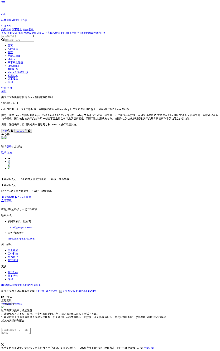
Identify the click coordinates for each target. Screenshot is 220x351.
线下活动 (17, 29)
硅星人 (40, 32)
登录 (31, 29)
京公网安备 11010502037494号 (79, 291)
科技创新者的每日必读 (14, 20)
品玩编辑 (13, 260)
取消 (3, 152)
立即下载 (6, 200)
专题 (25, 29)
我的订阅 (78, 32)
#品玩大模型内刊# (94, 32)
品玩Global (30, 32)
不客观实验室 (52, 32)
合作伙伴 (13, 257)
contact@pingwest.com (20, 227)
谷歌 (5, 131)
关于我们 (13, 250)
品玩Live (13, 272)
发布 (9, 152)
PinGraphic (67, 32)
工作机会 (13, 253)
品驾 (20, 32)
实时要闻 (12, 32)
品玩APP (6, 29)
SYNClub (13, 75)
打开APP (6, 26)
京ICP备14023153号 (46, 291)
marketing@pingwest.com (21, 238)
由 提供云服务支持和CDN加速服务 (21, 285)
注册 (3, 87)
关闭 (3, 91)
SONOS (20, 131)
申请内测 (149, 347)
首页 (3, 32)
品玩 (3, 14)
